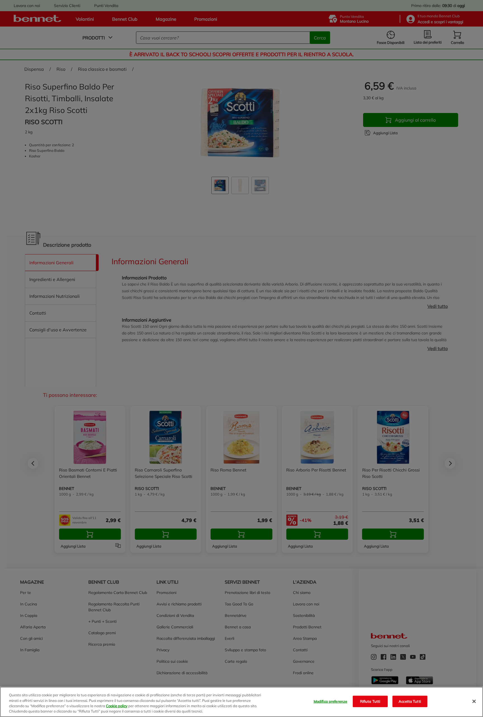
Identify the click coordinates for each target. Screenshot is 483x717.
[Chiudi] (474, 701)
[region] (241, 702)
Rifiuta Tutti (370, 701)
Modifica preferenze (330, 701)
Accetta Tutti (410, 701)
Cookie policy (116, 706)
